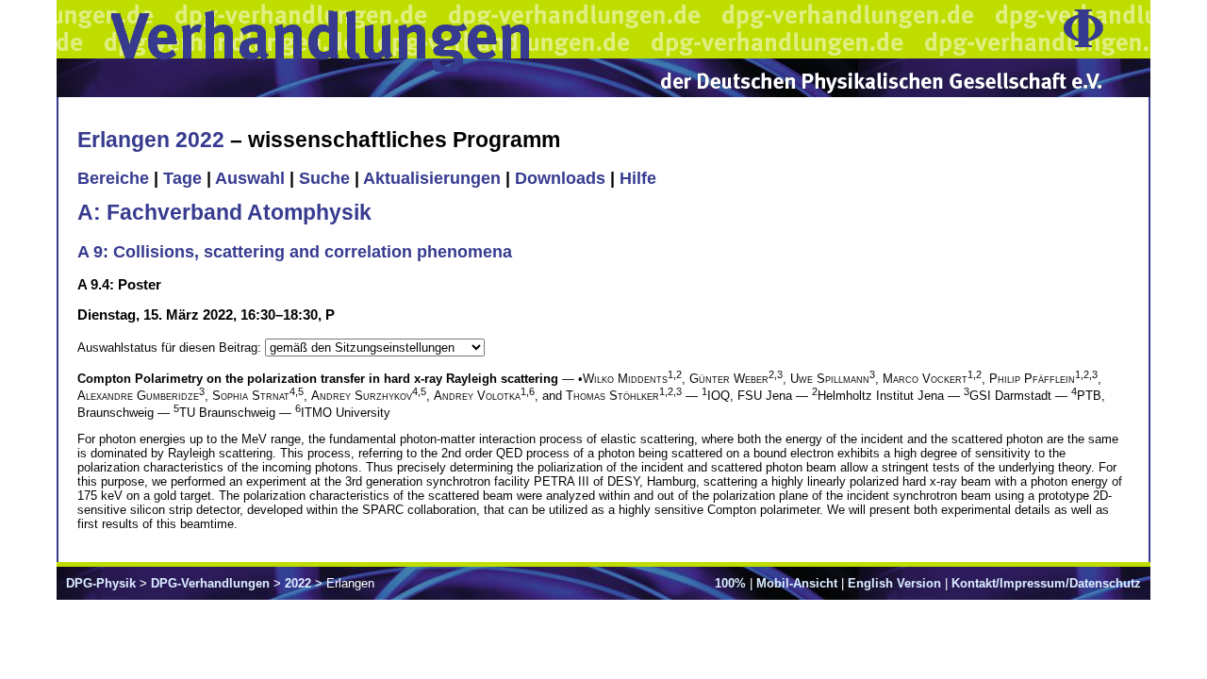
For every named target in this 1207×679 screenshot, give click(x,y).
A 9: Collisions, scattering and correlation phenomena (294, 251)
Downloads (560, 178)
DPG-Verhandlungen (210, 583)
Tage (182, 178)
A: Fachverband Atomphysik (224, 212)
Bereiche (113, 178)
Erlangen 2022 (150, 139)
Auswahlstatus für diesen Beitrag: (171, 347)
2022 (298, 583)
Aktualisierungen (432, 178)
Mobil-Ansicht (796, 583)
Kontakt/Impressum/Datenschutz (1046, 583)
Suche (324, 178)
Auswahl (250, 178)
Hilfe (638, 178)
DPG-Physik (101, 583)
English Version (894, 583)
